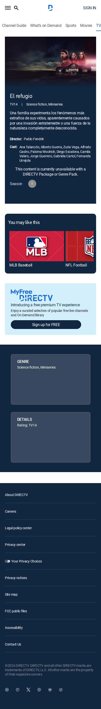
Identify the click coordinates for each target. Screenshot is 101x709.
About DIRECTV (16, 494)
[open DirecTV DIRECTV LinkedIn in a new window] (7, 690)
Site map (11, 594)
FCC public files (16, 611)
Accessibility (14, 627)
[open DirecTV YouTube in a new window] (50, 690)
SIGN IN (89, 8)
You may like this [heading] (23, 222)
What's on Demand (46, 25)
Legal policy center (18, 528)
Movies (86, 25)
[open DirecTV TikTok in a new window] (61, 690)
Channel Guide (14, 25)
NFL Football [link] (76, 265)
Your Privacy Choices (26, 561)
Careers (10, 511)
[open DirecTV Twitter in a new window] (28, 690)
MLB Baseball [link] (20, 265)
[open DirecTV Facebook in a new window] (18, 690)
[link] (36, 246)
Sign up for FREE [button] (46, 324)
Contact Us (13, 644)
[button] (8, 8)
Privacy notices (16, 577)
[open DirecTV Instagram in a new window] (39, 690)
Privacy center (15, 544)
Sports (70, 25)
